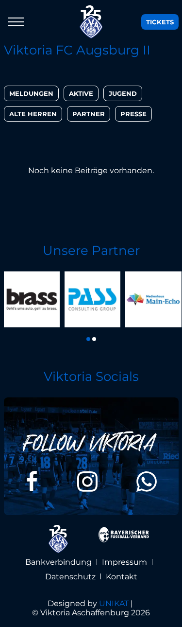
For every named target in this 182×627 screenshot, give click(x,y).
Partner (88, 114)
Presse (133, 114)
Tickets (160, 22)
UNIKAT (114, 603)
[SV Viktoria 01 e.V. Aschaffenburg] (91, 22)
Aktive (81, 93)
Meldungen (31, 93)
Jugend (123, 93)
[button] (88, 339)
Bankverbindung (58, 562)
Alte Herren (33, 114)
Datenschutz (70, 576)
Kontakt (121, 576)
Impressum (124, 562)
